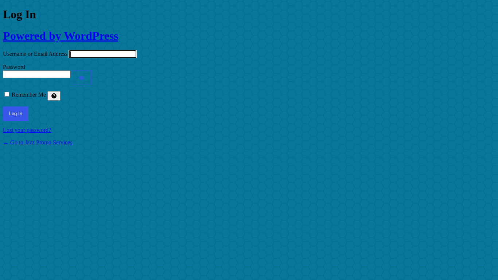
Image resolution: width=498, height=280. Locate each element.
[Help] (54, 96)
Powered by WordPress (60, 35)
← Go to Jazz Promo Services (37, 142)
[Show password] (82, 77)
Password (14, 67)
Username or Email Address (35, 54)
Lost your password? (27, 130)
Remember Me (29, 95)
